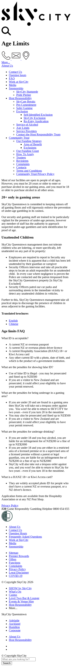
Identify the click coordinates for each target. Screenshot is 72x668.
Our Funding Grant (27, 150)
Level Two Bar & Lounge (24, 598)
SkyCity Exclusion (35, 118)
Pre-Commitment (26, 104)
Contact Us (15, 71)
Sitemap (13, 552)
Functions (14, 562)
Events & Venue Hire (21, 601)
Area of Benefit (33, 144)
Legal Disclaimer (19, 572)
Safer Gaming (24, 108)
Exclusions (30, 147)
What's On (15, 591)
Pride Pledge (23, 94)
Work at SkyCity (18, 81)
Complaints (23, 164)
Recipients (22, 160)
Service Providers (26, 131)
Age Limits (22, 127)
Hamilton (14, 627)
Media (12, 85)
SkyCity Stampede (27, 91)
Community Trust (19, 137)
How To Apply (25, 154)
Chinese (13, 323)
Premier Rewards (19, 556)
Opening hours (17, 75)
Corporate (14, 630)
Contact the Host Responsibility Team (38, 134)
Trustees (21, 157)
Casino (13, 594)
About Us (7, 65)
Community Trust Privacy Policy (35, 174)
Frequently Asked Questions (25, 536)
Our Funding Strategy (29, 141)
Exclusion (22, 111)
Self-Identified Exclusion (38, 114)
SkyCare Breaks (25, 101)
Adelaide (14, 620)
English (13, 320)
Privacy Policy (9, 505)
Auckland (14, 623)
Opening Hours (18, 533)
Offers (12, 559)
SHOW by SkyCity (20, 588)
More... (5, 62)
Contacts (21, 167)
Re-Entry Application (36, 121)
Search (7, 663)
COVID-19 (15, 575)
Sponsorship (16, 88)
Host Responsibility (20, 98)
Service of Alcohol (27, 124)
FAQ (12, 78)
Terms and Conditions (29, 170)
